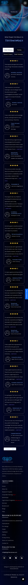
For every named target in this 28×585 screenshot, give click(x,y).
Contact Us (5, 543)
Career (4, 529)
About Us (4, 489)
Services (4, 503)
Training (19, 50)
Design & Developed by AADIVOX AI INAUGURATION (14, 567)
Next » (13, 449)
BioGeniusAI (5, 506)
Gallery (4, 535)
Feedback (5, 532)
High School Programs (12, 500)
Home (3, 486)
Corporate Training (9, 494)
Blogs (3, 508)
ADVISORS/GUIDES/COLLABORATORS (12, 520)
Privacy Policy (6, 537)
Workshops (5, 497)
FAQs (3, 511)
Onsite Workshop (18, 54)
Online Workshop (8, 50)
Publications (5, 523)
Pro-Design (5, 526)
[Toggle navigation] (25, 3)
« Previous (7, 449)
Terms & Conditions (8, 540)
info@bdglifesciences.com (9, 552)
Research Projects (8, 54)
